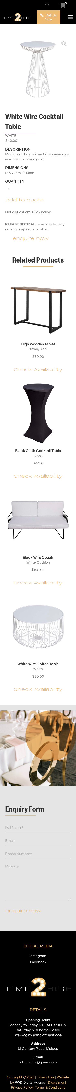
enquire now (23, 910)
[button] (47, 5)
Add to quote (24, 200)
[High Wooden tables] (38, 324)
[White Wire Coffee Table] (38, 644)
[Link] (17, 17)
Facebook (38, 962)
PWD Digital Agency (30, 1082)
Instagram (38, 956)
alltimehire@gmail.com (38, 1062)
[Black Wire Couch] (38, 538)
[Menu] (70, 17)
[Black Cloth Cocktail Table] (38, 431)
